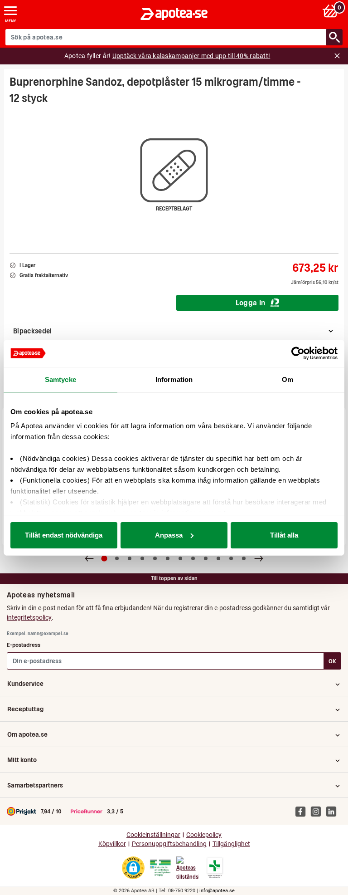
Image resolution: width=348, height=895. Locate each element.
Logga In (251, 302)
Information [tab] (174, 379)
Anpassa (169, 535)
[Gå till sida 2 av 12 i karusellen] (116, 558)
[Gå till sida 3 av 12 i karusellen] (129, 558)
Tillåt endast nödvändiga (63, 535)
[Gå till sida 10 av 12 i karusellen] (218, 558)
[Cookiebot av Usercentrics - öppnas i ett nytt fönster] (298, 353)
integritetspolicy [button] (29, 617)
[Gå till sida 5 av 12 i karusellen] (155, 558)
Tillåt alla (284, 535)
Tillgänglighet (231, 844)
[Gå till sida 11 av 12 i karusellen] (231, 558)
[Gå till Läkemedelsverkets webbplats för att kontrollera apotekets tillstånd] (160, 867)
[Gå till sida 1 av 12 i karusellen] (104, 558)
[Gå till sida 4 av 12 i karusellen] (142, 558)
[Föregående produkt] (89, 558)
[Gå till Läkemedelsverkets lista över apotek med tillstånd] (215, 867)
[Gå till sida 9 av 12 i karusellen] (205, 558)
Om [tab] (287, 379)
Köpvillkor (112, 844)
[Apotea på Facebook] (302, 811)
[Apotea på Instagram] (318, 811)
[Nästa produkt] (259, 558)
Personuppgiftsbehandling (169, 844)
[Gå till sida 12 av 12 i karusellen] (243, 558)
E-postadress (23, 644)
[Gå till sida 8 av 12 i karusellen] (193, 558)
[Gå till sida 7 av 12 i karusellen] (180, 558)
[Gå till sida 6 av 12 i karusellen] (167, 558)
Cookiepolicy (204, 834)
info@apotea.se (217, 891)
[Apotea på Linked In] (333, 811)
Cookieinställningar (153, 834)
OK (332, 661)
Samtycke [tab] (60, 379)
